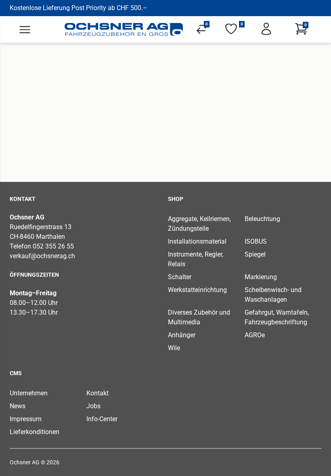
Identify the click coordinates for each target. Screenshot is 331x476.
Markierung (261, 277)
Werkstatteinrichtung (197, 290)
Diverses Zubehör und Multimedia (199, 317)
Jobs (93, 406)
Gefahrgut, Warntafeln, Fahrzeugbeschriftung (277, 317)
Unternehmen (29, 393)
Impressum (26, 419)
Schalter (179, 277)
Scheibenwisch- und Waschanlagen (273, 294)
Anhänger (181, 335)
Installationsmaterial (197, 241)
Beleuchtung (262, 219)
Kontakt (97, 393)
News (17, 406)
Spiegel (255, 254)
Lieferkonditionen (34, 432)
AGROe (255, 335)
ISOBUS (256, 241)
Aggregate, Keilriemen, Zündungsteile (199, 223)
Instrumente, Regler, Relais (195, 259)
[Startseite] (124, 29)
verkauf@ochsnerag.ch (42, 256)
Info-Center (101, 419)
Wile (174, 348)
